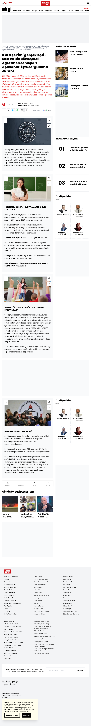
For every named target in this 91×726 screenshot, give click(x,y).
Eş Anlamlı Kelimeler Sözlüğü (13, 642)
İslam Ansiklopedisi (10, 634)
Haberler (5, 46)
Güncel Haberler (9, 585)
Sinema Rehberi (39, 606)
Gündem (17, 10)
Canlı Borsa (38, 577)
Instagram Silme (39, 614)
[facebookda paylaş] (4, 110)
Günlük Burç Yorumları (41, 595)
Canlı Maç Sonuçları (70, 611)
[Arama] (2, 2)
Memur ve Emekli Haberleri (12, 603)
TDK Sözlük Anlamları (11, 624)
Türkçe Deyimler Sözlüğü (42, 624)
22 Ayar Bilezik (67, 603)
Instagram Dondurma (41, 611)
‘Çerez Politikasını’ (26, 709)
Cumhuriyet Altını (69, 601)
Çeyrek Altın (67, 593)
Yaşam (17, 46)
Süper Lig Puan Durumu (71, 614)
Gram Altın (66, 590)
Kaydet (80, 670)
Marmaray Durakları (11, 653)
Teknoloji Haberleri (10, 601)
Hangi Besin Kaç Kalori (11, 640)
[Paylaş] (49, 120)
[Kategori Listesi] (88, 2)
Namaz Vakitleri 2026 (41, 579)
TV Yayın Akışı (38, 609)
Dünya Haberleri (9, 593)
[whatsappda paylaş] (17, 110)
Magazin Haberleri (10, 587)
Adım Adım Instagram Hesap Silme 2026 (44, 649)
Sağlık (63, 10)
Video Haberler (9, 621)
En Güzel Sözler (9, 648)
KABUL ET (26, 715)
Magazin (48, 10)
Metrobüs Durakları (10, 650)
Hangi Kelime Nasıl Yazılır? (13, 645)
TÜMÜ (57, 200)
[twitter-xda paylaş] (8, 110)
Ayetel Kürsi (67, 579)
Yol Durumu (37, 603)
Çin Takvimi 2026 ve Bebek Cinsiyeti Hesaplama (42, 627)
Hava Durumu (38, 601)
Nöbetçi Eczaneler (40, 585)
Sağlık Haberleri (9, 595)
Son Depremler (38, 598)
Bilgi (7, 9)
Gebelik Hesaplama (40, 634)
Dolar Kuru (7, 609)
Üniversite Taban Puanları (12, 626)
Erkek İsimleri (8, 656)
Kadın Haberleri (9, 598)
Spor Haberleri (8, 590)
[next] (52, 508)
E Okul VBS (37, 590)
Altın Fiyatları (8, 606)
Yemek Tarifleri (68, 577)
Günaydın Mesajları (69, 587)
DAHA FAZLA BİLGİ (12, 715)
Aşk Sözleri (66, 585)
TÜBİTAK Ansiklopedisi (11, 637)
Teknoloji (79, 10)
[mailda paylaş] (22, 110)
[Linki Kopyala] (26, 110)
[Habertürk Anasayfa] (45, 3)
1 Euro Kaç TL (67, 609)
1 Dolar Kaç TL (67, 606)
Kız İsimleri (7, 658)
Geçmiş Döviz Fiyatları (41, 642)
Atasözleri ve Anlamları (41, 621)
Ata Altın (66, 598)
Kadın (56, 10)
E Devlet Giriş (38, 593)
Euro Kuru (7, 611)
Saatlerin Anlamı (68, 582)
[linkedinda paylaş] (13, 110)
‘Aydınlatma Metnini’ (11, 711)
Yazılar (70, 10)
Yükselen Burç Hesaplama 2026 (44, 636)
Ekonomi (26, 10)
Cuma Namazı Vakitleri (41, 582)
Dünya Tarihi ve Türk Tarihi (13, 632)
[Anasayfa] (7, 571)
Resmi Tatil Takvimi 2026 (42, 653)
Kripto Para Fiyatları (10, 614)
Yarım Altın (66, 595)
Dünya (34, 10)
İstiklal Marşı (38, 587)
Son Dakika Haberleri (11, 577)
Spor (41, 10)
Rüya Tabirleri (8, 629)
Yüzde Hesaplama (40, 639)
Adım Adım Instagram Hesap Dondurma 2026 (44, 645)
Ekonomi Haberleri (10, 582)
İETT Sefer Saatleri (39, 631)
